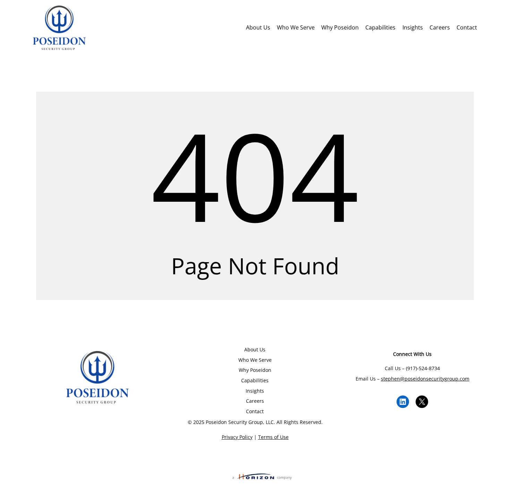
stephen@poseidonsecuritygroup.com (425, 378)
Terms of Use (273, 437)
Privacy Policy (237, 437)
